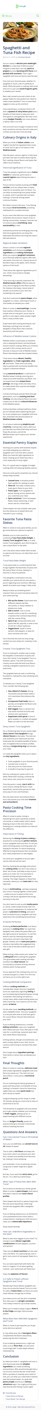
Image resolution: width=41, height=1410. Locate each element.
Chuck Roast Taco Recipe (15, 1399)
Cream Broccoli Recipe (14, 1396)
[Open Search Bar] (38, 16)
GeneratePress (29, 1407)
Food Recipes (11, 1393)
